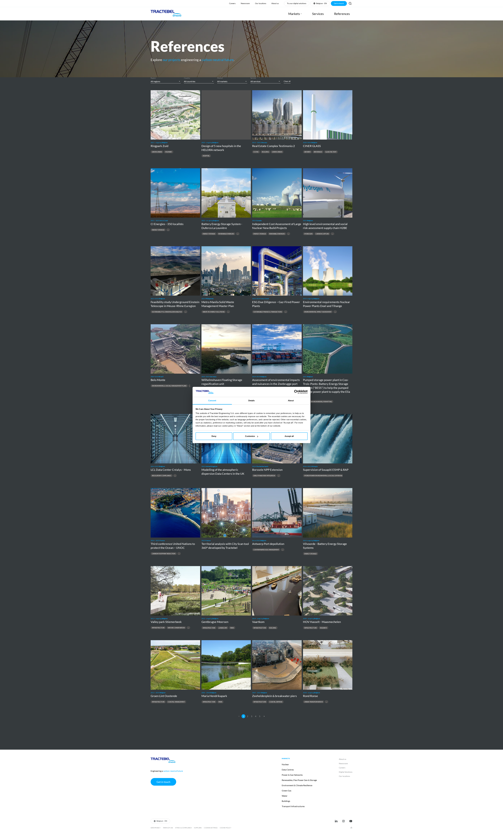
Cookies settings (210, 828)
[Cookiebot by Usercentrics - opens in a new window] (296, 392)
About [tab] (291, 400)
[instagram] (343, 821)
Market (220, 78)
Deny (214, 436)
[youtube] (350, 821)
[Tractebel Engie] (166, 14)
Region (153, 78)
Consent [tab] (212, 400)
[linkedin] (336, 821)
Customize (250, 436)
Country (187, 78)
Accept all (289, 436)
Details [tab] (251, 400)
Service (253, 78)
